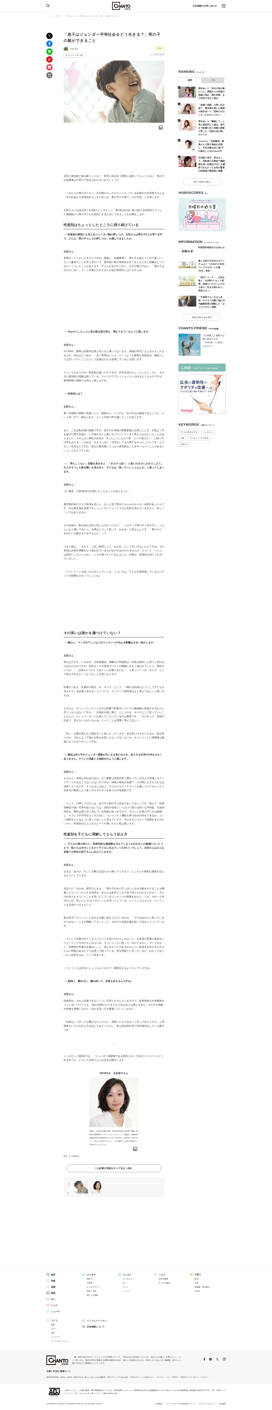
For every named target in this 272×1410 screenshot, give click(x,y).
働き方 (90, 1279)
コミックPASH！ (172, 1377)
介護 (182, 438)
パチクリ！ (160, 1377)
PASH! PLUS (78, 1377)
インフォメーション (97, 1320)
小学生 (197, 1291)
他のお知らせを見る (202, 317)
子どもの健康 (164, 1283)
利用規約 (159, 1404)
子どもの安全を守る (188, 432)
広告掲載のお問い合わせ (205, 6)
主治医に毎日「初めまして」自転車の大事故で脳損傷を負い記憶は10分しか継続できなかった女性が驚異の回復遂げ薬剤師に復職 (211, 164)
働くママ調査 (92, 1295)
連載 (53, 1287)
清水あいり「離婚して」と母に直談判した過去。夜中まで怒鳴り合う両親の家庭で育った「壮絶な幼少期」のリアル (211, 128)
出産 (196, 1283)
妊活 (196, 1279)
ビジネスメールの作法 (199, 438)
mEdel (69, 1377)
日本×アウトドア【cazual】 (117, 1377)
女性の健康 (163, 1279)
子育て (57, 16)
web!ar (62, 1377)
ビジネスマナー (93, 1287)
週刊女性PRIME (52, 1377)
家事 (53, 1325)
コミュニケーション (59, 1341)
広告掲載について (96, 1326)
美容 (53, 1333)
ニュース (55, 1311)
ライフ (54, 1320)
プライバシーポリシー (207, 1404)
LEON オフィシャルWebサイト (142, 1377)
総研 (53, 1274)
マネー (54, 1329)
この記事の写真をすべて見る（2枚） (113, 1168)
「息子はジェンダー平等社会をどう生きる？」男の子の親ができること (92, 16)
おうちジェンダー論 (73, 55)
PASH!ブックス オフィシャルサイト (195, 1377)
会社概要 (222, 1404)
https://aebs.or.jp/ (110, 1393)
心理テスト (185, 444)
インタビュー (208, 432)
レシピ (54, 1305)
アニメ (125, 1287)
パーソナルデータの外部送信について (180, 1404)
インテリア (55, 1337)
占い (53, 1299)
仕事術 (90, 1283)
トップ (48, 16)
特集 (53, 1280)
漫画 (53, 1293)
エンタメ (127, 1274)
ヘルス (162, 1274)
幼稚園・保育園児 (202, 1287)
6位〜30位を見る (202, 182)
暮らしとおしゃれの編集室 (95, 1377)
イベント (126, 1291)
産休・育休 (91, 1291)
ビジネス (91, 1274)
